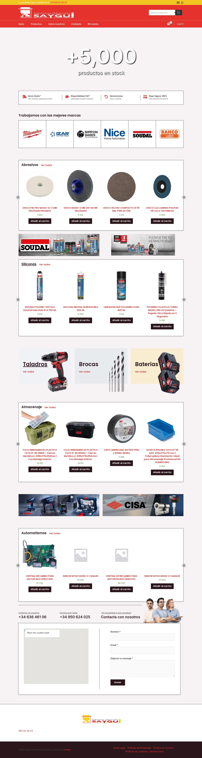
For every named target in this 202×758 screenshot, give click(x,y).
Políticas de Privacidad (139, 747)
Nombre (115, 631)
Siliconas (28, 264)
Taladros (35, 364)
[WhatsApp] (182, 2)
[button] (18, 197)
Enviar (117, 682)
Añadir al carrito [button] (40, 221)
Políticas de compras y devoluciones (144, 751)
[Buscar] (178, 12)
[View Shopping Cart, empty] (168, 24)
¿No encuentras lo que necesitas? (116, 613)
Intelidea (67, 750)
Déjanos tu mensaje (121, 658)
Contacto (76, 24)
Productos (36, 24)
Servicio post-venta (68, 613)
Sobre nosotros (56, 24)
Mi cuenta (93, 24)
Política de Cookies (163, 747)
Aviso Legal (119, 747)
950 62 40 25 (26, 730)
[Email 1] (178, 2)
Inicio (21, 24)
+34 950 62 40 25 (58, 2)
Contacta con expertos (29, 613)
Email (114, 645)
